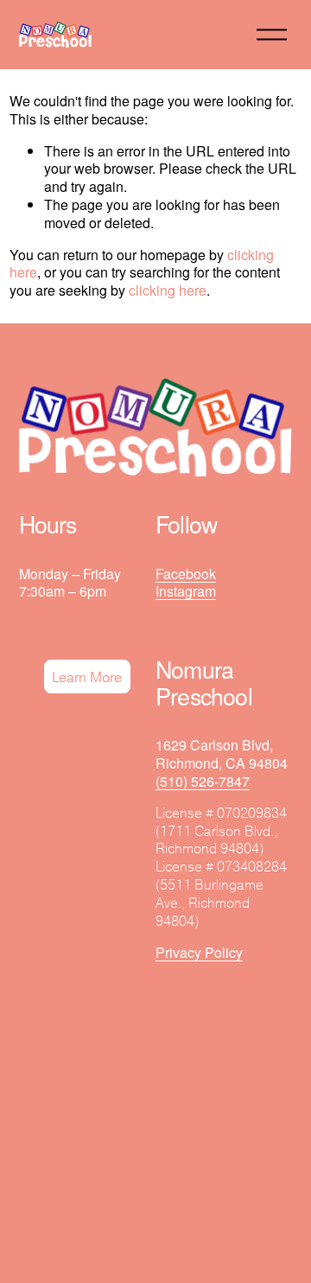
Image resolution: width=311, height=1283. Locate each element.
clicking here (167, 290)
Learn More (87, 677)
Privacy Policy (199, 953)
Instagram (186, 592)
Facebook (186, 574)
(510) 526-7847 (203, 782)
